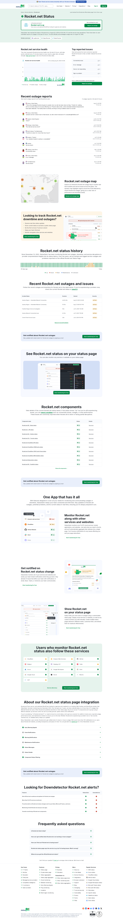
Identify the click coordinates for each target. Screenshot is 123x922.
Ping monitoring (45, 887)
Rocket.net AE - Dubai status (29, 425)
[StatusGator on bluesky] (91, 908)
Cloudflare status (92, 875)
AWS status (91, 870)
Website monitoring (46, 882)
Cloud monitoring (45, 880)
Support (76, 882)
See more (91, 425)
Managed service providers (30, 880)
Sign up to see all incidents (61, 322)
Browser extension (79, 880)
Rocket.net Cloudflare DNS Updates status (33, 455)
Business (59, 870)
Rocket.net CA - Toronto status (30, 438)
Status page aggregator (47, 877)
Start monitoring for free (31, 236)
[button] (61, 727)
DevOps (25, 872)
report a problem (47, 412)
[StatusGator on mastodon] (93, 908)
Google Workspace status (95, 882)
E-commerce (26, 885)
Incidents (43, 890)
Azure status (91, 872)
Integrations (77, 877)
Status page (44, 870)
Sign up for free (30, 55)
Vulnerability (77, 893)
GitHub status (92, 877)
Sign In (96, 6)
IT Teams (25, 870)
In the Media (77, 872)
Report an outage (92, 25)
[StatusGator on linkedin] (86, 908)
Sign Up (104, 6)
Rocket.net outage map (39, 188)
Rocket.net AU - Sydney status (29, 434)
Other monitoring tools (63, 880)
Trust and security (79, 890)
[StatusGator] (51, 909)
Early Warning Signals (47, 885)
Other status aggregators (64, 883)
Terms (76, 898)
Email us (55, 860)
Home (22, 12)
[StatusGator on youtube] (88, 908)
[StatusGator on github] (96, 908)
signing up (74, 721)
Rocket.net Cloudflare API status (30, 442)
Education (25, 875)
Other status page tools (63, 878)
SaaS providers (27, 887)
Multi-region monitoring (47, 893)
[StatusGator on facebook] (99, 908)
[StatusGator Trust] (92, 914)
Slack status (91, 898)
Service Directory (79, 875)
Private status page (46, 872)
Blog (89, 6)
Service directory (29, 12)
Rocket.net (37, 12)
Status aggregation (46, 875)
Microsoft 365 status (93, 887)
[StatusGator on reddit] (83, 908)
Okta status (91, 890)
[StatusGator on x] (101, 908)
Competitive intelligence (29, 882)
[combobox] (40, 6)
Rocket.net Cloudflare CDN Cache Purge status (34, 451)
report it (74, 289)
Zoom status (91, 900)
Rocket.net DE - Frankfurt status (30, 464)
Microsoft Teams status (94, 885)
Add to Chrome (80, 1)
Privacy (76, 895)
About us (76, 870)
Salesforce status (93, 895)
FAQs (75, 900)
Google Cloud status (93, 880)
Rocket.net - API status (28, 429)
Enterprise (25, 877)
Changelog (77, 887)
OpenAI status (92, 893)
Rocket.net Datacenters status (30, 460)
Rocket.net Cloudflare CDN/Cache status (32, 447)
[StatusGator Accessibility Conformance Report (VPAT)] (99, 914)
